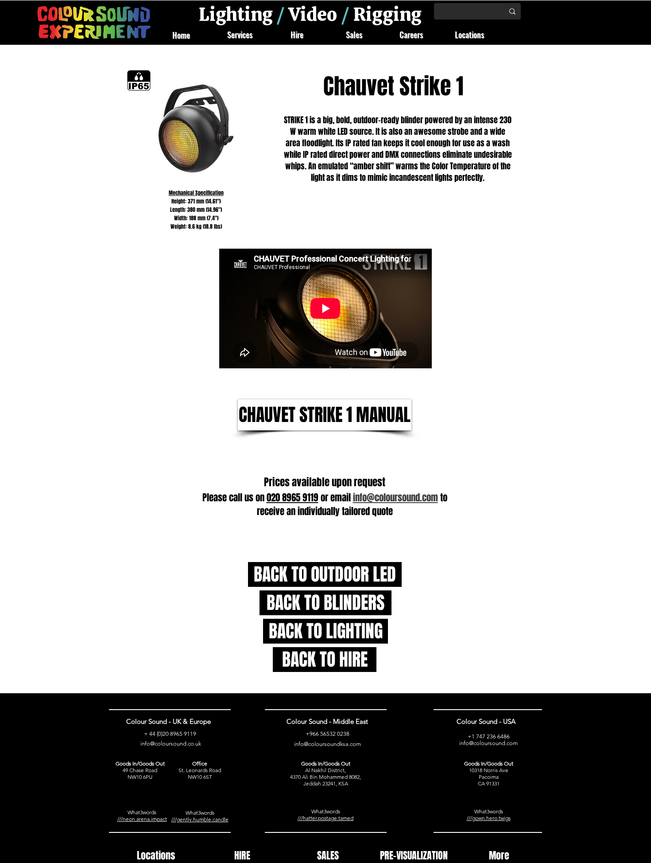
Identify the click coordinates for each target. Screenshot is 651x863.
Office (199, 763)
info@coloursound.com (488, 743)
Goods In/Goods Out (140, 763)
